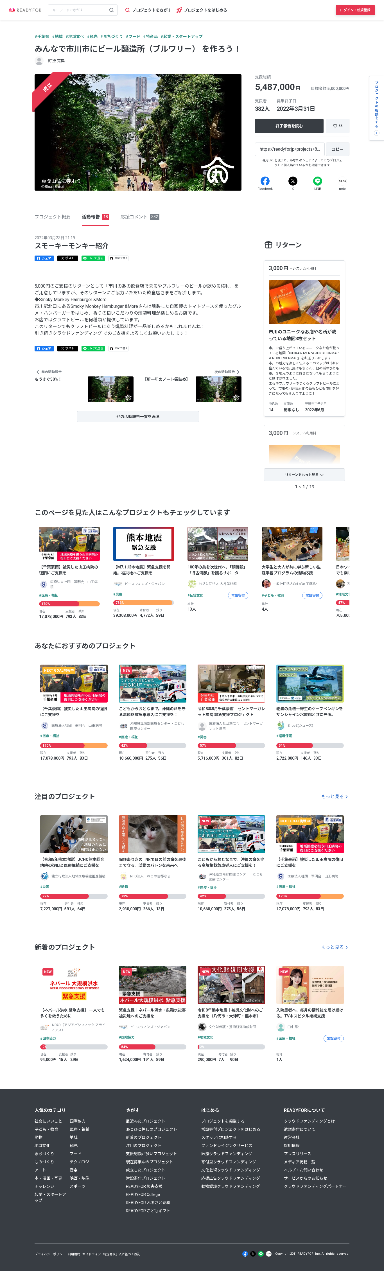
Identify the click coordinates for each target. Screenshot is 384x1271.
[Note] (342, 181)
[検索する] (111, 10)
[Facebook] (265, 181)
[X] (292, 181)
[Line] (317, 181)
